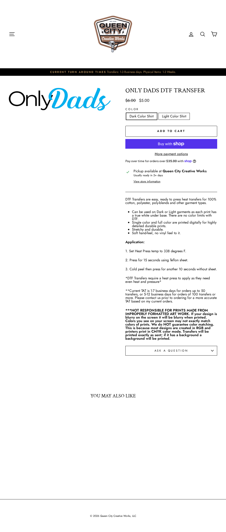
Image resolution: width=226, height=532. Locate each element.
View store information (147, 181)
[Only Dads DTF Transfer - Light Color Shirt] (36, 473)
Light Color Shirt (174, 116)
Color (132, 109)
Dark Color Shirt (142, 116)
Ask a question (171, 350)
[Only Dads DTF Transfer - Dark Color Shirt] (30, 473)
